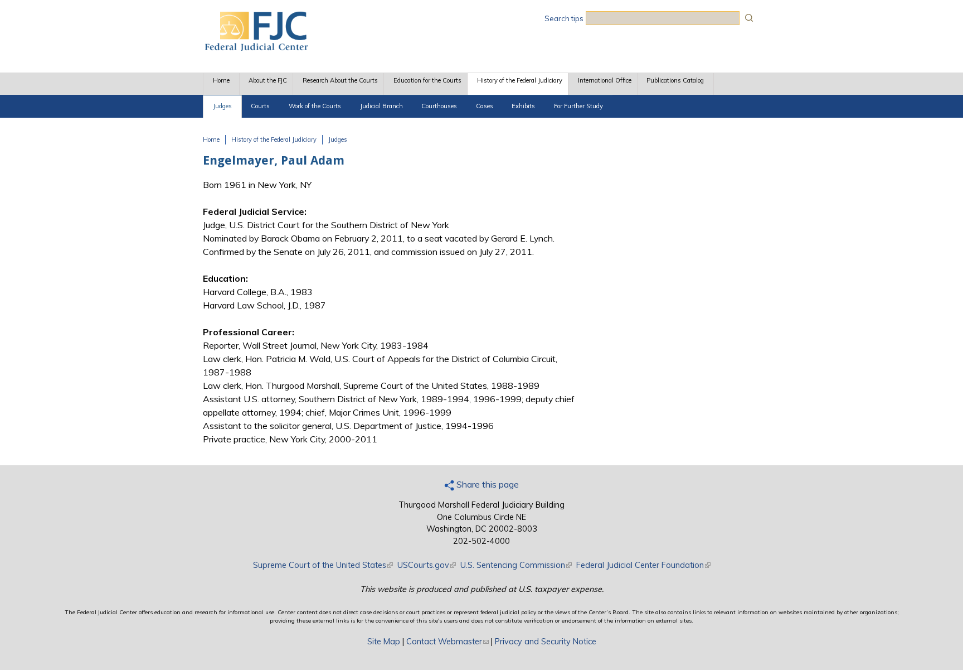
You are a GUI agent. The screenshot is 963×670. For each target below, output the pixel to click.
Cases (484, 106)
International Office (604, 80)
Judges (222, 106)
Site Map (383, 642)
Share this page (486, 484)
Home (221, 80)
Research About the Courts (340, 80)
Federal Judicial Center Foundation (643, 565)
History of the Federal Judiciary (519, 80)
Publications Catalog (675, 80)
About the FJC (268, 80)
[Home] (256, 47)
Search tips (563, 18)
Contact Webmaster (447, 642)
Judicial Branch (381, 106)
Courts (260, 106)
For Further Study (578, 106)
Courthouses (439, 106)
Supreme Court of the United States (323, 565)
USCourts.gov (426, 565)
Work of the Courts (315, 106)
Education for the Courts (427, 80)
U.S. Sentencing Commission (516, 565)
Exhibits (523, 106)
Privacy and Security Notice (545, 642)
